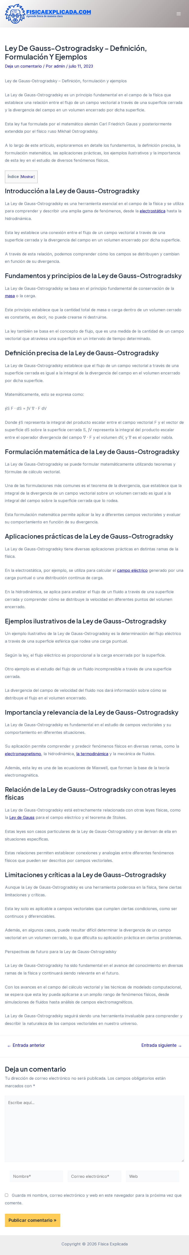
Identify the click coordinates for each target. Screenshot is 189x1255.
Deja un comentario (23, 66)
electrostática (152, 210)
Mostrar (27, 177)
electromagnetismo (23, 753)
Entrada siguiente (161, 1045)
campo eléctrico (132, 570)
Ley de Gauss (21, 817)
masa (10, 295)
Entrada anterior (26, 1045)
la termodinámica (92, 753)
